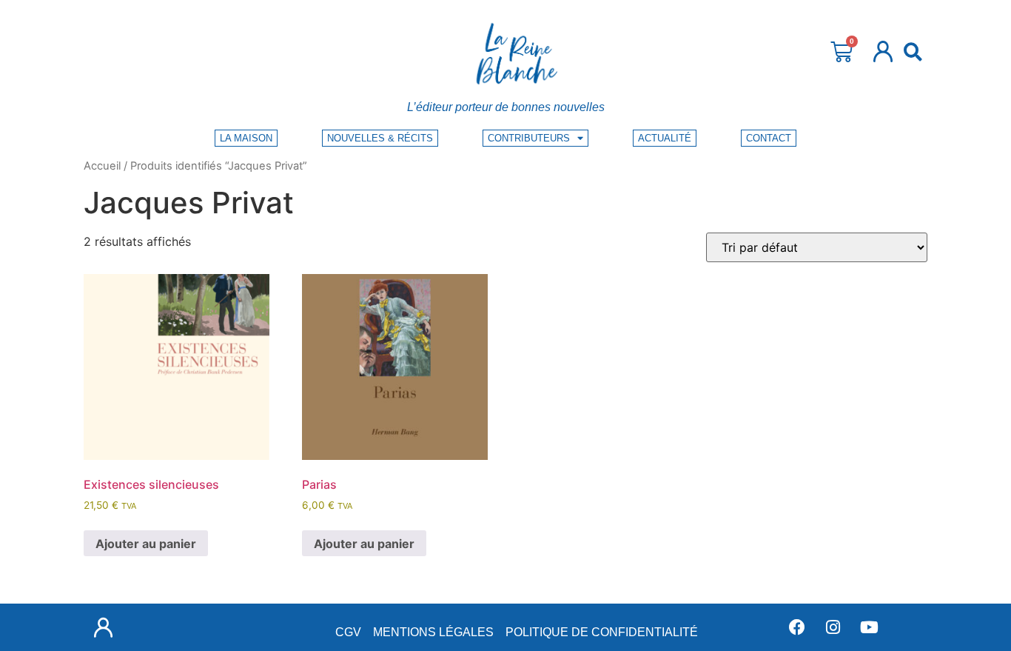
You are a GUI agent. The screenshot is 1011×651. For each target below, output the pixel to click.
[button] (913, 51)
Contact (768, 138)
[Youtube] (869, 627)
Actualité (664, 138)
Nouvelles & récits (380, 138)
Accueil (102, 166)
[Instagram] (833, 627)
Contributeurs (529, 138)
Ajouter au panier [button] (145, 543)
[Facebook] (797, 627)
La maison (246, 138)
